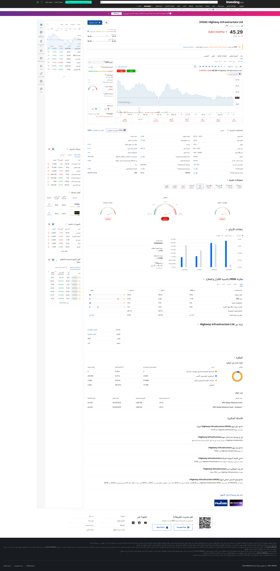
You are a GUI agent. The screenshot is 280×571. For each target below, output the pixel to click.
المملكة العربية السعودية (221, 10)
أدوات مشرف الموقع (119, 530)
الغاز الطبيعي (77, 69)
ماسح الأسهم (159, 6)
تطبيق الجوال (121, 521)
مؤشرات (72, 24)
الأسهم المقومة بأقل (135, 10)
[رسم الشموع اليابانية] (240, 66)
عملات (78, 24)
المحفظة (122, 525)
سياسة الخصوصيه (18, 566)
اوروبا (166, 10)
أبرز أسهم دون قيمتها (75, 267)
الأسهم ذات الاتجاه (74, 224)
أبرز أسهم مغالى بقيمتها (61, 267)
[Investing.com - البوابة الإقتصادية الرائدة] (235, 2)
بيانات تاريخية (217, 61)
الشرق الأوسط (160, 10)
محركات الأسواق (75, 149)
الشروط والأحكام (30, 566)
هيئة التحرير (90, 530)
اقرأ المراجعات (49, 205)
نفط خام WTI (76, 55)
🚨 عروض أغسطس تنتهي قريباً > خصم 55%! (78, 2)
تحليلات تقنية (236, 179)
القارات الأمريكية (174, 10)
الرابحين (69, 154)
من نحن (91, 516)
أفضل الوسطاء (75, 192)
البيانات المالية (222, 56)
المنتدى (206, 56)
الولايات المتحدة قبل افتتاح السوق (198, 10)
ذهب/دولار (77, 48)
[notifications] (41, 2)
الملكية (239, 357)
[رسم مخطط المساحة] (236, 66)
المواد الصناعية (92, 334)
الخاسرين (62, 154)
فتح (190, 315)
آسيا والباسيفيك (151, 10)
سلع (67, 24)
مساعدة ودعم (89, 525)
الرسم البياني (233, 56)
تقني (213, 56)
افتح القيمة (92, 31)
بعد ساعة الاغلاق (184, 10)
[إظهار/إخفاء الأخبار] (195, 66)
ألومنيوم (78, 66)
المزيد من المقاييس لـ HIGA (96, 130)
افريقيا (143, 10)
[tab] (239, 186)
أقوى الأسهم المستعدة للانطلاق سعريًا (70, 260)
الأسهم (240, 9)
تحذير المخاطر (7, 566)
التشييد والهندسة (92, 329)
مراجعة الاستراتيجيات (188, 47)
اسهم (62, 24)
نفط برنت (77, 59)
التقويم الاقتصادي (169, 6)
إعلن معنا (90, 521)
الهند (89, 343)
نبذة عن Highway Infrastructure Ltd (221, 324)
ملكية (225, 61)
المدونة (123, 516)
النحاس (78, 62)
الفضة (79, 52)
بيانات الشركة (232, 61)
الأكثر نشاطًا (77, 154)
